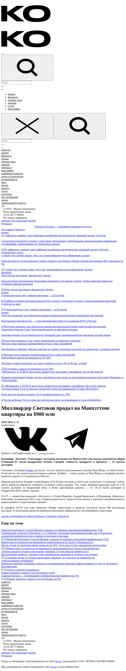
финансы (13, 97)
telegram (5, 220)
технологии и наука (12, 252)
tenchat (32, 220)
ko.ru (54, 666)
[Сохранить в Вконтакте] (26, 450)
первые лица (15, 100)
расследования (9, 197)
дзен (13, 220)
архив (4, 200)
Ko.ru (58, 661)
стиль (11, 106)
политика (6, 194)
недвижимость (9, 179)
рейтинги (6, 167)
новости (5, 149)
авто (3, 182)
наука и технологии (12, 176)
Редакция (6, 223)
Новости (20, 229)
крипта (5, 188)
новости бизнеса (36, 516)
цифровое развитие (12, 173)
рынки (5, 158)
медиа (4, 185)
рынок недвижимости (13, 516)
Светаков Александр (57, 516)
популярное (7, 229)
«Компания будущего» (13, 203)
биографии (14, 109)
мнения (12, 103)
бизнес (11, 94)
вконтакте (22, 220)
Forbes (29, 470)
